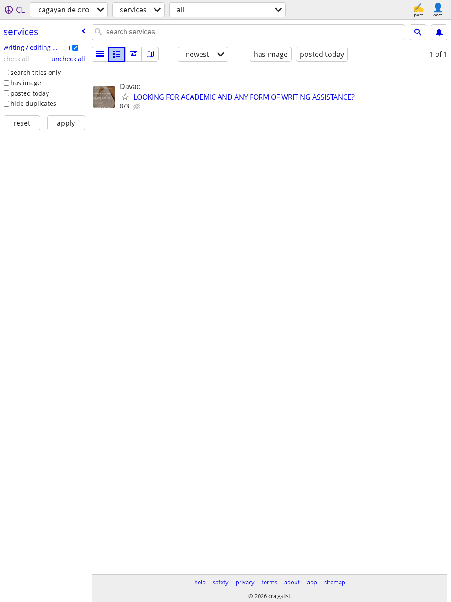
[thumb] (116, 54)
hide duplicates (33, 103)
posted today (30, 93)
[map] (150, 54)
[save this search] (439, 32)
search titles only (36, 72)
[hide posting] (138, 106)
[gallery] (133, 54)
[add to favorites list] (125, 96)
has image (26, 82)
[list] (100, 54)
